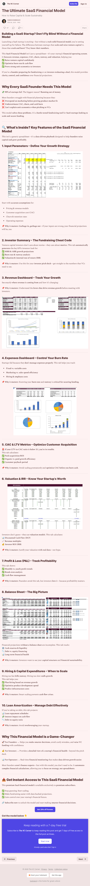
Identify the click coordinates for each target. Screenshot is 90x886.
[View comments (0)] (13, 28)
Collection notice (61, 869)
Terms (50, 869)
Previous (11, 859)
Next (81, 859)
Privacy (44, 869)
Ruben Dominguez (14, 20)
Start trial (45, 841)
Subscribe (73, 4)
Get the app (56, 875)
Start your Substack (39, 875)
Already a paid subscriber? (45, 847)
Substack (33, 881)
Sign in (84, 4)
